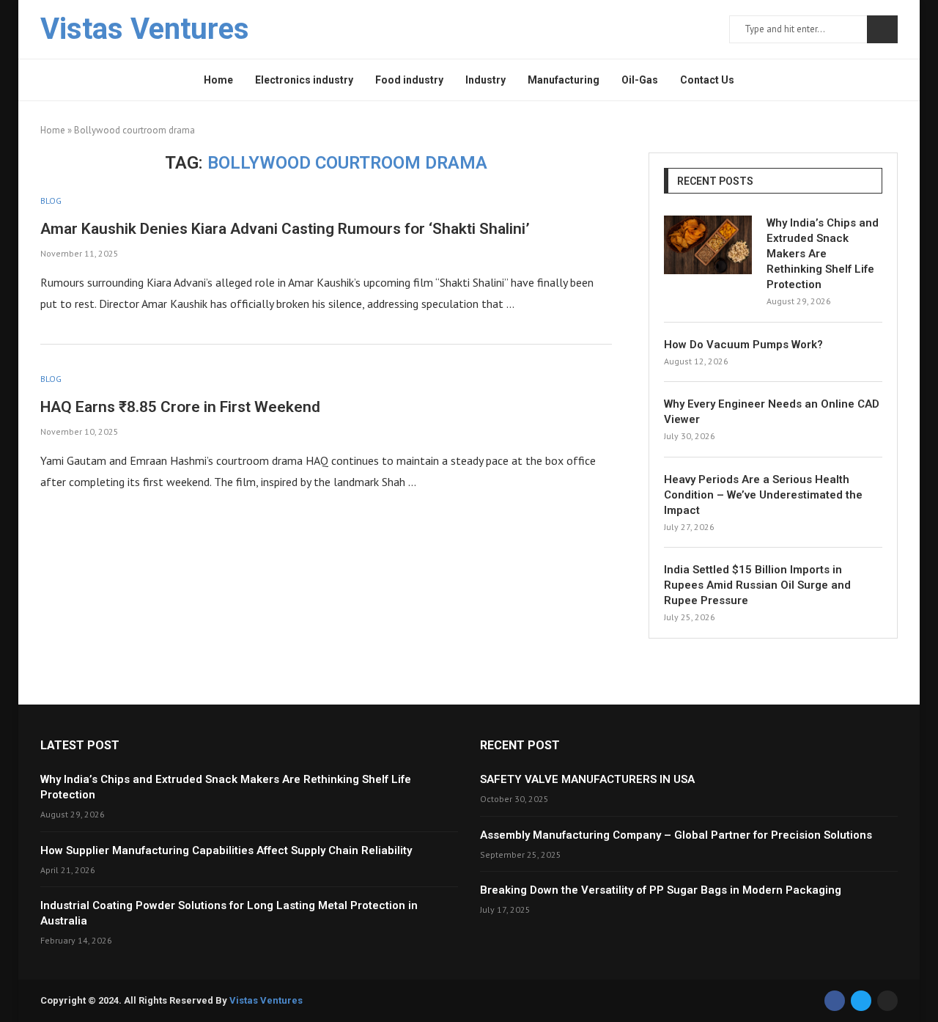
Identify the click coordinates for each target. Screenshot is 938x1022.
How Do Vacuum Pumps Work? (743, 344)
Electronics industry (304, 80)
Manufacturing (563, 80)
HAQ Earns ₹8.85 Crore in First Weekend (180, 407)
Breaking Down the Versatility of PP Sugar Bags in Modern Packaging (660, 890)
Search (882, 29)
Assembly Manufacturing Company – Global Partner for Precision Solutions (676, 835)
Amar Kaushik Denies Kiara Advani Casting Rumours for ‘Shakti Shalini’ (285, 229)
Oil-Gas (639, 80)
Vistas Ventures (266, 1000)
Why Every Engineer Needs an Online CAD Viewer (771, 411)
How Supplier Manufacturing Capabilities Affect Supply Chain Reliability (226, 850)
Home (218, 80)
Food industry (409, 80)
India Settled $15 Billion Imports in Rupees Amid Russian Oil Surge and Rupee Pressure (757, 585)
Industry (485, 80)
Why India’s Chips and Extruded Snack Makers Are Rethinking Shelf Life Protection (823, 253)
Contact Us (707, 80)
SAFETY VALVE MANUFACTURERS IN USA (587, 779)
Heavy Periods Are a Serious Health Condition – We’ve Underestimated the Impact (763, 495)
